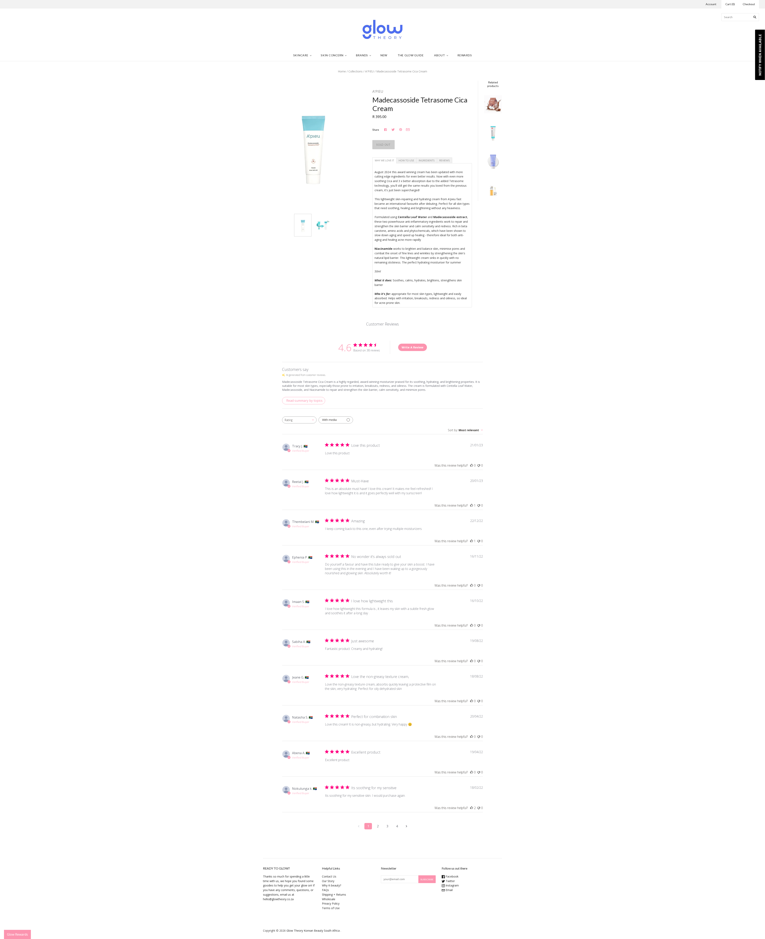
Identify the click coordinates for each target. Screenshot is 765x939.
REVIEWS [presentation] (444, 160)
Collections (355, 71)
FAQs (325, 890)
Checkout (749, 4)
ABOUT (439, 55)
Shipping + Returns (334, 894)
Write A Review (412, 347)
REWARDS (464, 55)
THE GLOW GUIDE (411, 55)
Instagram (452, 885)
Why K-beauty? (331, 885)
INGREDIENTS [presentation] (427, 160)
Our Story (328, 881)
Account (711, 4)
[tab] (384, 160)
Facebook (451, 876)
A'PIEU (369, 71)
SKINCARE (300, 55)
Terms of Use (331, 908)
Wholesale (328, 899)
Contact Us (329, 876)
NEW (384, 55)
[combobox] (299, 419)
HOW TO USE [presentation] (406, 160)
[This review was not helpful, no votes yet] (478, 465)
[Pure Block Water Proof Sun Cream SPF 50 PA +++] (493, 161)
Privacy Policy (330, 903)
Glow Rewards (17, 934)
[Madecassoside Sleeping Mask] (493, 132)
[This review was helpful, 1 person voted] (471, 505)
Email (449, 890)
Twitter (450, 881)
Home (342, 71)
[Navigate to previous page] (358, 826)
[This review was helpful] (471, 808)
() (730, 4)
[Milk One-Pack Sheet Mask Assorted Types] (493, 104)
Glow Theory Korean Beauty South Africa (313, 930)
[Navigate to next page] (406, 826)
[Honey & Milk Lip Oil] (493, 189)
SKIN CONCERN (332, 55)
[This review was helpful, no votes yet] (471, 465)
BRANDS (362, 55)
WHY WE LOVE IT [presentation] (384, 160)
